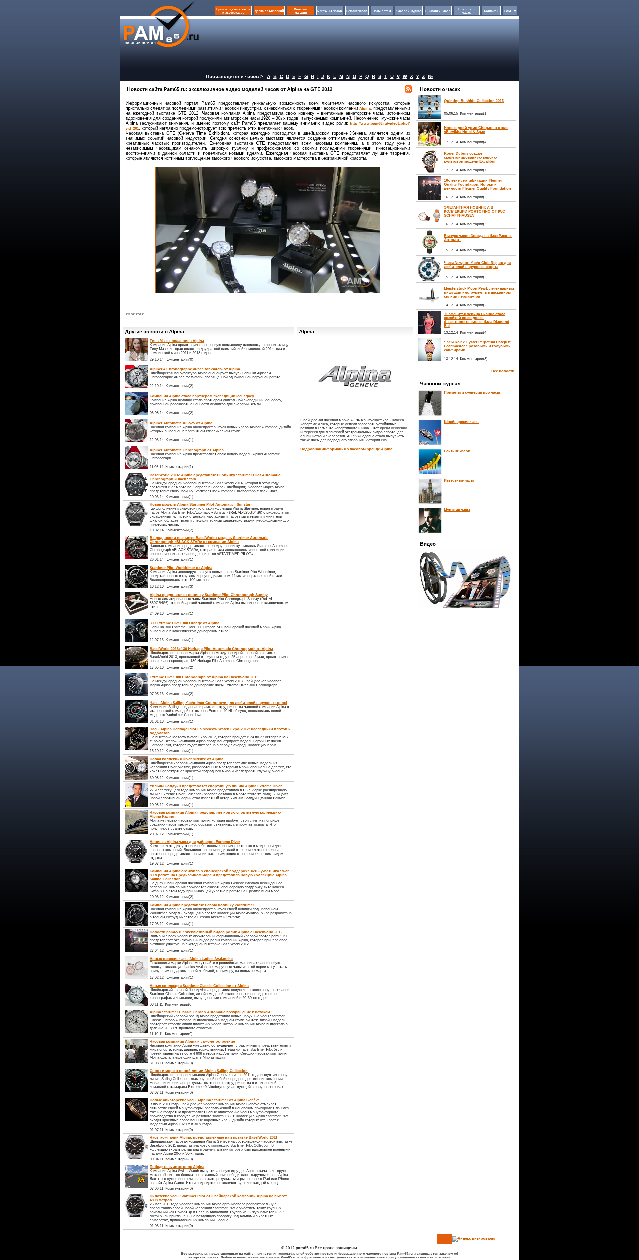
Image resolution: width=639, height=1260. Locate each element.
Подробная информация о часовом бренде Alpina (346, 449)
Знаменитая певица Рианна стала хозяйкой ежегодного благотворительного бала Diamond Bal (476, 320)
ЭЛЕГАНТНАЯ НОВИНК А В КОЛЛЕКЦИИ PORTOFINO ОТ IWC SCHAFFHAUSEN (474, 211)
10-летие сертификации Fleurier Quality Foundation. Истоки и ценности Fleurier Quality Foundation (477, 184)
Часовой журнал (409, 11)
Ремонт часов (356, 11)
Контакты (491, 11)
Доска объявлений (269, 11)
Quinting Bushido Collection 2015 (474, 101)
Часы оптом (382, 11)
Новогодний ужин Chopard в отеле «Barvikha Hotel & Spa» (476, 130)
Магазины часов (329, 11)
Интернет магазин (300, 11)
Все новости (502, 371)
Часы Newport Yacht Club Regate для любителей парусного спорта (477, 265)
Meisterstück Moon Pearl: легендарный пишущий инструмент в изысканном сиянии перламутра (479, 292)
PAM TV (510, 11)
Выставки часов (438, 11)
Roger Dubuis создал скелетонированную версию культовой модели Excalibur (470, 157)
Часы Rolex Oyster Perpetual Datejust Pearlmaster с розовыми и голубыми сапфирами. (477, 346)
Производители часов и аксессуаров (233, 11)
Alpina (365, 108)
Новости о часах (466, 11)
